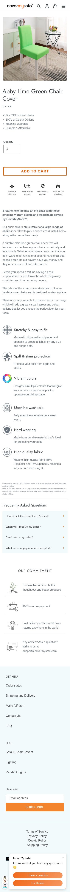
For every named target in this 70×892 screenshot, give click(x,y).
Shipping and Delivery (20, 695)
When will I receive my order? (23, 526)
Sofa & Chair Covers (19, 752)
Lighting (11, 762)
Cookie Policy (37, 840)
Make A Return (15, 705)
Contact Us (13, 715)
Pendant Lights (16, 772)
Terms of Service (37, 831)
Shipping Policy (37, 845)
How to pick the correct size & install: (27, 516)
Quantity (8, 141)
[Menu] (63, 6)
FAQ (9, 725)
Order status (14, 685)
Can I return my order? (19, 537)
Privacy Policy (37, 836)
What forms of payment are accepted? (28, 547)
